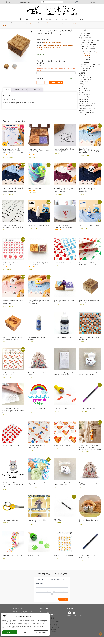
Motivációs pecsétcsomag (90, 64)
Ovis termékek (84, 33)
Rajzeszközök (84, 95)
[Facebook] (69, 613)
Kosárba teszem (56, 83)
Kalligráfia (83, 99)
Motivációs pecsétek (23, 23)
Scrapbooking (84, 88)
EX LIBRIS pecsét (85, 77)
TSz (42, 50)
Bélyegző (44, 45)
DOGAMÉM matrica (87, 42)
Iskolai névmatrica (87, 69)
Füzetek (83, 71)
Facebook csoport (25, 2)
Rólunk (48, 19)
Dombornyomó (85, 80)
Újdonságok (24, 19)
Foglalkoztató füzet (87, 108)
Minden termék (37, 19)
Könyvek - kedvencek (87, 104)
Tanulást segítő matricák (90, 40)
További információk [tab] (19, 89)
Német (38, 47)
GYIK (55, 19)
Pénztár (73, 19)
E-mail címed (39, 583)
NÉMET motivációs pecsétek (57, 23)
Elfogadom (10, 632)
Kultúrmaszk (84, 115)
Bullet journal (85, 90)
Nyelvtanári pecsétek (38, 23)
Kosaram (64, 19)
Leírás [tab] (7, 89)
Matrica (82, 84)
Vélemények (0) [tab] (35, 89)
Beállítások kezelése (40, 632)
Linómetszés (84, 97)
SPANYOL (87, 60)
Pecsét (49, 47)
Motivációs (69, 45)
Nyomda (44, 47)
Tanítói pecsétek (88, 47)
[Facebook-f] (6, 2)
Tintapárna (83, 82)
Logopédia (83, 73)
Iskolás (64, 45)
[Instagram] (9, 2)
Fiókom (81, 19)
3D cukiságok (84, 36)
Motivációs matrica (88, 66)
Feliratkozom (63, 599)
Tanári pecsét (56, 47)
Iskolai (59, 45)
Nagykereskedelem (86, 112)
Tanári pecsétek (88, 49)
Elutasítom (25, 632)
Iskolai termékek (8, 23)
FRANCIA (87, 58)
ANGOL (86, 62)
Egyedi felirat (52, 45)
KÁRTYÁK (82, 75)
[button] (31, 32)
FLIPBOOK (82, 86)
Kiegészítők (83, 101)
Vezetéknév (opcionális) (42, 591)
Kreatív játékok (85, 106)
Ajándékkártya (85, 110)
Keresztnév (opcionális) (58, 591)
